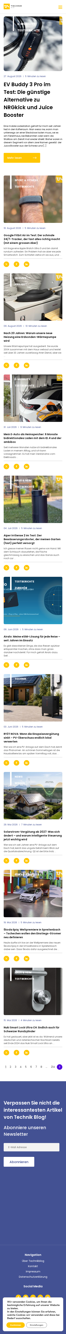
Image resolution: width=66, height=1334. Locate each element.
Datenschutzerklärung (33, 1277)
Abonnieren (19, 1162)
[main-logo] (13, 7)
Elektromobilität (28, 874)
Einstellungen (36, 1325)
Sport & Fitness (26, 180)
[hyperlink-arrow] (56, 264)
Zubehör (21, 588)
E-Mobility (26, 24)
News (19, 777)
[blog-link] (33, 199)
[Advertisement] (33, 1205)
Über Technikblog (33, 1261)
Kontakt (33, 1266)
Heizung (20, 278)
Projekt (21, 284)
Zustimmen (15, 1325)
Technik (20, 679)
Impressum (33, 1271)
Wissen (20, 783)
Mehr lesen (14, 158)
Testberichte (28, 30)
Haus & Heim (23, 480)
